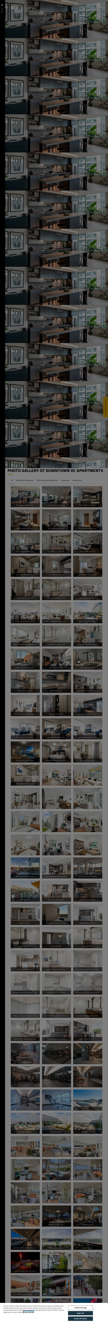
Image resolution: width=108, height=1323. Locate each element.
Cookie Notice (28, 1312)
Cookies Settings (80, 1308)
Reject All (80, 1313)
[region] (54, 1313)
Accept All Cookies (80, 1318)
